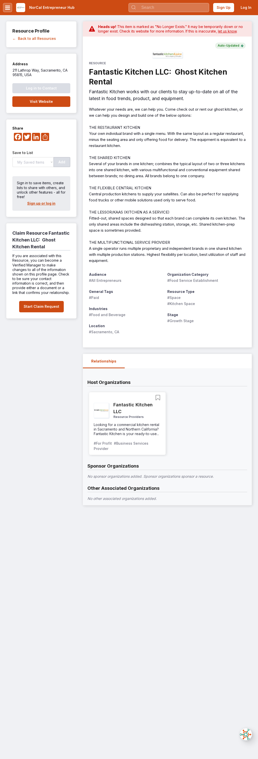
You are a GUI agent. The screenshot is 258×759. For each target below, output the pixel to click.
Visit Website (41, 101)
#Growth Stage (180, 321)
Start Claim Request (41, 306)
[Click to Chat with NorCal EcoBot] (246, 734)
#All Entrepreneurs (105, 280)
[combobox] (168, 7)
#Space (174, 297)
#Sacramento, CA (104, 332)
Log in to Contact (41, 88)
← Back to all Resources (34, 38)
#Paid (94, 297)
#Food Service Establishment (192, 280)
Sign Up (224, 7)
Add (61, 162)
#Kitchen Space (181, 303)
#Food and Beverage (107, 315)
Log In (246, 7)
